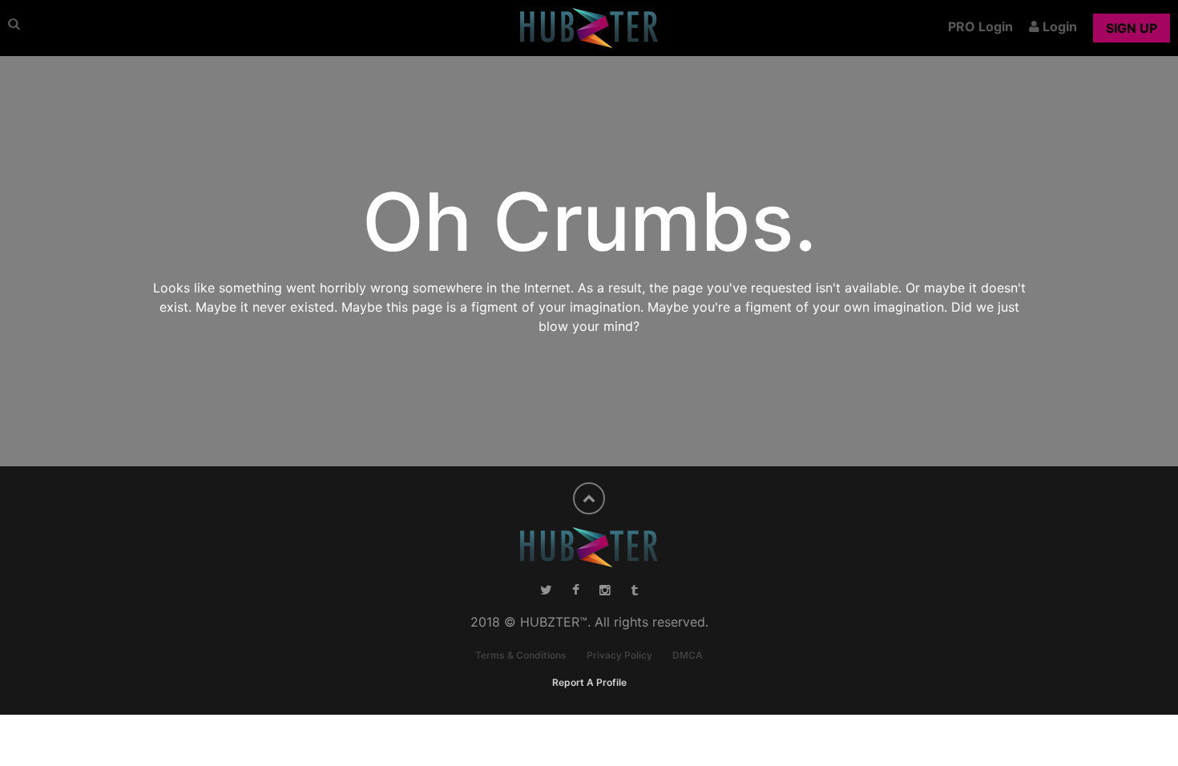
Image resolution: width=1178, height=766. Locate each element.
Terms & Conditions (521, 655)
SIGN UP (1131, 28)
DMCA (687, 655)
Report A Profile (589, 682)
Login (1058, 26)
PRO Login (980, 26)
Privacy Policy (619, 655)
